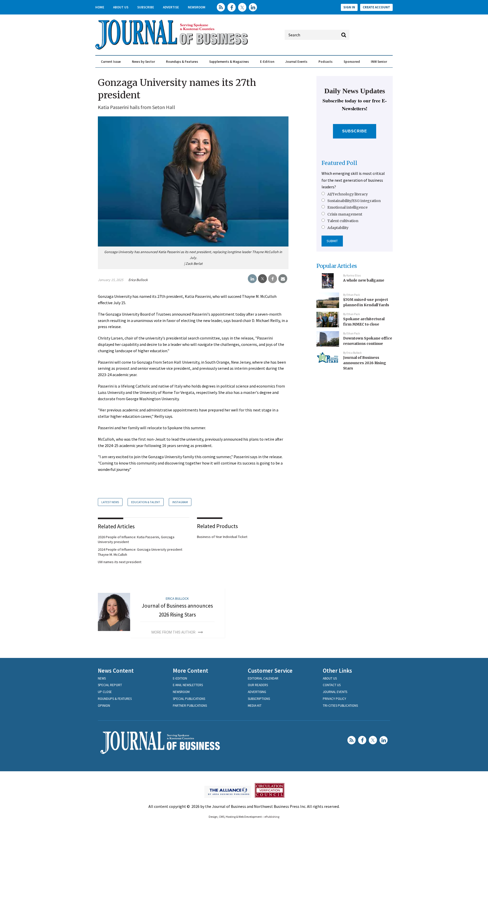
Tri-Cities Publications (340, 705)
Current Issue (111, 61)
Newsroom (196, 7)
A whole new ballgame (363, 280)
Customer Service (270, 670)
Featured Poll (339, 163)
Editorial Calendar (263, 678)
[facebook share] (272, 278)
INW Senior (379, 61)
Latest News (110, 502)
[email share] (282, 278)
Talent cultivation (342, 221)
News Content (116, 670)
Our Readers (258, 685)
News (102, 678)
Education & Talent (145, 502)
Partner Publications (190, 705)
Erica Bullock (138, 280)
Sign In (349, 7)
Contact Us (332, 685)
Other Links (337, 670)
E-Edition (267, 61)
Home (99, 7)
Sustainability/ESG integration (354, 200)
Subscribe (145, 7)
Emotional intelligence (347, 207)
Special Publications (189, 699)
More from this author (173, 632)
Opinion (104, 705)
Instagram (180, 502)
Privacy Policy (334, 699)
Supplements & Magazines (229, 61)
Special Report (110, 685)
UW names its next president (119, 562)
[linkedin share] (252, 278)
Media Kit (255, 705)
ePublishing (271, 817)
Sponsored (352, 61)
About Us (120, 7)
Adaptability (337, 227)
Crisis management (344, 214)
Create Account (376, 7)
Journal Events (296, 61)
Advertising (257, 692)
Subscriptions (259, 699)
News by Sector (143, 61)
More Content (190, 670)
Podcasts (325, 61)
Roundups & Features (182, 61)
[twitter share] (262, 278)
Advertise (171, 7)
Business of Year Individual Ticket (222, 536)
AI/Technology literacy (347, 194)
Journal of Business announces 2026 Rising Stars (364, 362)
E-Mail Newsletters (188, 685)
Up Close (105, 692)
